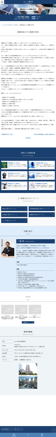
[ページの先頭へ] (53, 430)
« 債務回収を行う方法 (7, 134)
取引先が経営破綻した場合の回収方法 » (44, 134)
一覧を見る (25, 322)
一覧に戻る (28, 138)
